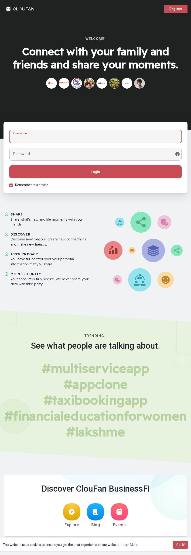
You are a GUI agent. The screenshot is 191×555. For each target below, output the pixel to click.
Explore (72, 524)
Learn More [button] (129, 545)
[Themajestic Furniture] (51, 83)
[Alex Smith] (139, 83)
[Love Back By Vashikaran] (89, 83)
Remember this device (31, 185)
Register (175, 9)
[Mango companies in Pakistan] (114, 83)
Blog (95, 524)
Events (119, 524)
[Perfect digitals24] (101, 83)
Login (95, 172)
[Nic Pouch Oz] (127, 83)
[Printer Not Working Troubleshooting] (76, 83)
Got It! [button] (180, 545)
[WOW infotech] (64, 83)
